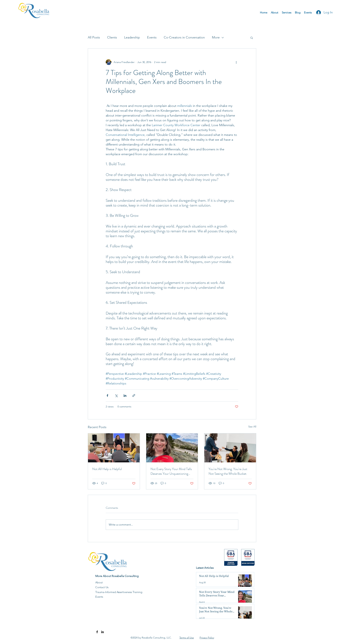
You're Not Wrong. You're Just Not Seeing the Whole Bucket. (228, 471)
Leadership (132, 37)
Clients (112, 37)
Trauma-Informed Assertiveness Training (118, 592)
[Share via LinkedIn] (125, 395)
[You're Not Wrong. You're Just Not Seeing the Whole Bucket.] (230, 447)
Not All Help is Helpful (107, 469)
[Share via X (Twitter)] (116, 395)
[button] (251, 37)
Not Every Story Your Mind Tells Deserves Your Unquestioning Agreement (171, 471)
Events (152, 37)
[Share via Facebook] (107, 395)
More (216, 37)
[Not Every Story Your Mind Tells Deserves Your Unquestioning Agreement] (172, 447)
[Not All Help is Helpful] (114, 447)
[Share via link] (133, 395)
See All (252, 426)
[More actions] (236, 62)
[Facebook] (97, 632)
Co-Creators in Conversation (184, 37)
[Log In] (317, 12)
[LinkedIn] (102, 632)
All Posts (94, 37)
